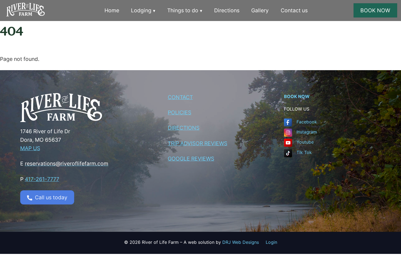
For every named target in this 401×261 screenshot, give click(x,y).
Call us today (51, 197)
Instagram (307, 132)
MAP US (30, 148)
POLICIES (179, 112)
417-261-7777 (42, 179)
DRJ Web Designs (244, 242)
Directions (227, 10)
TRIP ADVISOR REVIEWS (197, 143)
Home (111, 10)
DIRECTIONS (183, 127)
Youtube (305, 142)
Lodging (141, 10)
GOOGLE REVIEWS (191, 158)
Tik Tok (304, 152)
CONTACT (180, 97)
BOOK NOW (375, 10)
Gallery (260, 10)
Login (271, 242)
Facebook (307, 121)
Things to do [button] (182, 10)
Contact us (294, 10)
